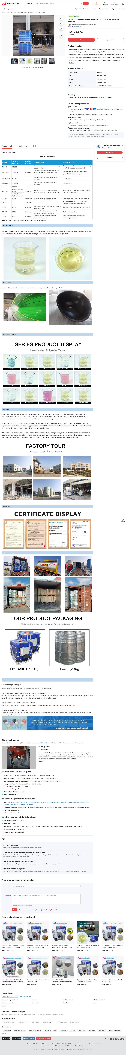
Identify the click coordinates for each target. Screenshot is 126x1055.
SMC (54, 802)
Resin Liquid (92, 1030)
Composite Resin (40, 12)
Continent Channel (83, 1044)
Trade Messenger (28, 1038)
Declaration (81, 1049)
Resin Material (7, 1030)
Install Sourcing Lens (44, 1038)
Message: (8, 895)
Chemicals (9, 12)
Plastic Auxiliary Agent (9, 1022)
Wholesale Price (73, 1044)
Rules (123, 9)
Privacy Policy (89, 1049)
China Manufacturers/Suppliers (49, 1044)
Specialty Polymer (75, 1022)
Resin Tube (101, 1030)
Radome (96, 1003)
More (3, 1033)
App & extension (103, 9)
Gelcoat (34, 1000)
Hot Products (28, 1044)
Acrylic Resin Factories (50, 1030)
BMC (58, 802)
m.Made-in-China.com (67, 1045)
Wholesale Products (63, 1044)
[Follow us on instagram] (116, 1038)
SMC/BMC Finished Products (9, 1003)
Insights (99, 1044)
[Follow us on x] (113, 1038)
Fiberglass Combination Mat (68, 802)
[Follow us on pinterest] (121, 1038)
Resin (31, 802)
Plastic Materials (23, 1022)
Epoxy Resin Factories (35, 1030)
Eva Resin (72, 1030)
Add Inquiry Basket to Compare (33, 67)
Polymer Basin (36, 1003)
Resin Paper (82, 1030)
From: (9, 886)
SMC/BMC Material (99, 1000)
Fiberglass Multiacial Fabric (26, 804)
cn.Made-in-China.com (79, 1045)
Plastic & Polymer (18, 12)
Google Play (16, 1038)
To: (10, 891)
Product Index (92, 1044)
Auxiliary (4, 1006)
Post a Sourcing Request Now (49, 910)
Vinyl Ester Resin (48, 802)
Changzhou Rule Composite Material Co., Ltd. (84, 24)
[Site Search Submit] (86, 3)
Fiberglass (80, 802)
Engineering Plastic (61, 1022)
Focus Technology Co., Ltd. (51, 1049)
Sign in (122, 4)
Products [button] (29, 3)
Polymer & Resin (29, 12)
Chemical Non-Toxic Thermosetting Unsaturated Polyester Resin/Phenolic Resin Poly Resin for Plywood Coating (62, 981)
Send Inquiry (81, 40)
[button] (81, 3)
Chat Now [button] (112, 40)
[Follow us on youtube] (118, 1038)
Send (14, 910)
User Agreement (72, 1049)
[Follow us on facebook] (111, 1038)
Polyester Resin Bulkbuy (114, 1030)
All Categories (7, 9)
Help (93, 9)
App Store (6, 1038)
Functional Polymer (48, 1022)
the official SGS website (42, 743)
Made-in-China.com (55, 1045)
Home (3, 12)
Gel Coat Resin (38, 802)
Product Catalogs (26, 996)
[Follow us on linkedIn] (123, 1038)
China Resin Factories (20, 1030)
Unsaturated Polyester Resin (21, 802)
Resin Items (63, 1030)
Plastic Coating (35, 1022)
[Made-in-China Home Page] (11, 3)
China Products (36, 1044)
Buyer (84, 9)
